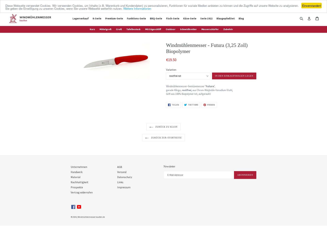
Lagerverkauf (81, 18)
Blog (241, 18)
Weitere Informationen (137, 8)
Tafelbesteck (133, 29)
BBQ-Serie (156, 18)
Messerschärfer (210, 29)
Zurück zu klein (166, 127)
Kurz (92, 29)
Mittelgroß (105, 29)
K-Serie (97, 18)
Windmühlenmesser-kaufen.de (91, 217)
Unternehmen (79, 167)
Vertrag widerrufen (82, 192)
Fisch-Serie (172, 18)
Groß (119, 29)
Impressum (123, 187)
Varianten (171, 69)
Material (76, 177)
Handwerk (76, 172)
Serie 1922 (206, 18)
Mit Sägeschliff (153, 29)
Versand (121, 172)
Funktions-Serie (136, 18)
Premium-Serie (114, 18)
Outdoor (170, 29)
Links (120, 182)
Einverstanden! (311, 5)
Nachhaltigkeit (79, 182)
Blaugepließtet (225, 18)
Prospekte (77, 187)
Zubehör (228, 29)
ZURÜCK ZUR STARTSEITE (166, 137)
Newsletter (169, 166)
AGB (119, 167)
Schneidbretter (188, 29)
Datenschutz (124, 177)
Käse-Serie (189, 18)
